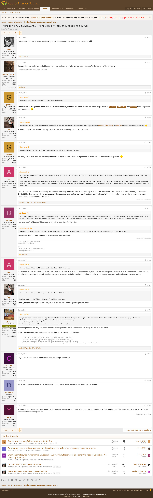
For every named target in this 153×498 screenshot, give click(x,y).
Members (80, 8)
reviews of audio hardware (41, 17)
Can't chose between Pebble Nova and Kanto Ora (30, 441)
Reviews (22, 8)
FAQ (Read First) (9, 8)
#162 (149, 62)
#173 (149, 405)
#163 (149, 93)
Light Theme (7, 490)
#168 (149, 260)
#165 (149, 143)
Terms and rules (127, 490)
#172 (149, 381)
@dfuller (133, 107)
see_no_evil (142, 473)
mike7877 (11, 460)
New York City (11, 336)
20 (59, 473)
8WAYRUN (87, 496)
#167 (149, 208)
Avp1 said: (22, 213)
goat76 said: (23, 122)
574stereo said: (24, 228)
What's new (56, 8)
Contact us (117, 490)
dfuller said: (23, 172)
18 (54, 473)
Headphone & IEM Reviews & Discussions (36, 450)
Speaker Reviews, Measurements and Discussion (38, 443)
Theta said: (23, 97)
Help (146, 490)
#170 (149, 310)
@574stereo (121, 107)
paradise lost (12, 88)
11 (54, 466)
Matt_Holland (142, 466)
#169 (149, 285)
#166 (149, 167)
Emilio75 (10, 443)
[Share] (145, 37)
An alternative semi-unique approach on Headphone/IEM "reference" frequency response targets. (52, 448)
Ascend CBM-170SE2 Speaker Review (24, 464)
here (104, 17)
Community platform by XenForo (64, 494)
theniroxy (11, 450)
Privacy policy (138, 490)
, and (31, 348)
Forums (45, 8)
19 (56, 473)
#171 (149, 354)
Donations (69, 8)
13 (59, 466)
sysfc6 (5, 29)
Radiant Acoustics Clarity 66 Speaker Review (27, 471)
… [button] (12, 33)
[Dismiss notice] (150, 17)
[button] (62, 9)
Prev (5, 33)
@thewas (112, 107)
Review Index (33, 8)
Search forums (15, 12)
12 (57, 466)
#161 (149, 37)
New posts (4, 12)
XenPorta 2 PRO (67, 496)
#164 (149, 118)
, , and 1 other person (33, 202)
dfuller (144, 457)
